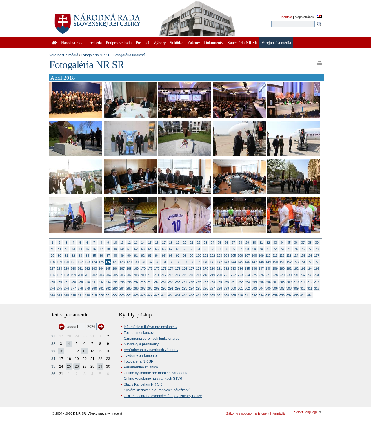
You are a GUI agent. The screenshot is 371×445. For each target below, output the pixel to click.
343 (261, 294)
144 (233, 262)
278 (80, 288)
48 (108, 249)
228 (275, 275)
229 (282, 275)
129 (129, 262)
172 (156, 268)
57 (170, 249)
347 (289, 294)
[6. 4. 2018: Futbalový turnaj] (130, 231)
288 (149, 288)
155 (309, 262)
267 (275, 281)
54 (150, 249)
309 (296, 288)
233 (309, 275)
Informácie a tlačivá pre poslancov (150, 327)
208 (136, 275)
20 (184, 242)
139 (198, 262)
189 (275, 268)
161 (80, 268)
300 (233, 288)
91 (136, 255)
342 (254, 294)
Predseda (94, 42)
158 (59, 268)
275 (59, 288)
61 (198, 249)
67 (240, 249)
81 (66, 255)
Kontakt (286, 17)
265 (261, 281)
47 (101, 249)
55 (157, 249)
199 (73, 275)
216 (191, 275)
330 (170, 294)
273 (316, 281)
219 (212, 275)
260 (226, 281)
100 (198, 255)
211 (156, 275)
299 (226, 288)
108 (254, 255)
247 (136, 281)
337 (219, 294)
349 (302, 294)
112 (281, 255)
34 (282, 242)
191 (289, 268)
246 (129, 281)
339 (233, 294)
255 (191, 281)
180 (212, 268)
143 (226, 262)
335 (205, 294)
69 (254, 249)
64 (219, 249)
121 (73, 262)
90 (129, 255)
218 (205, 275)
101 (205, 255)
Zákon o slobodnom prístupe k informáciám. (257, 413)
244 (115, 281)
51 (129, 249)
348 (296, 294)
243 (108, 281)
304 (261, 288)
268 (282, 281)
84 (87, 255)
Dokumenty (213, 42)
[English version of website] (319, 16)
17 (164, 242)
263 (247, 281)
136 (177, 262)
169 (136, 268)
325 (136, 294)
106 (240, 255)
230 (289, 275)
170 (143, 268)
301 (240, 288)
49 (115, 249)
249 (149, 281)
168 (129, 268)
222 (233, 275)
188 (268, 268)
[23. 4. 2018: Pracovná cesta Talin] (75, 117)
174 (170, 268)
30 (254, 242)
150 (275, 262)
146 (247, 262)
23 (205, 242)
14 (143, 242)
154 (302, 262)
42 (66, 249)
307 (282, 288)
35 (289, 242)
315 (66, 294)
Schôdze (176, 42)
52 (136, 249)
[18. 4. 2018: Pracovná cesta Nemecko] (75, 155)
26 (226, 242)
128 (122, 262)
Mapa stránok (304, 17)
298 (219, 288)
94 (157, 255)
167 (122, 268)
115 (302, 255)
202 (94, 275)
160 (73, 268)
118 (52, 262)
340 (240, 294)
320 (101, 294)
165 (108, 268)
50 (122, 249)
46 (94, 249)
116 (309, 255)
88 (115, 255)
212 (163, 275)
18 (170, 242)
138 (191, 262)
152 (289, 262)
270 (296, 281)
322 (115, 294)
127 (115, 262)
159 (66, 268)
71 (268, 249)
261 (233, 281)
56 (164, 249)
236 (59, 281)
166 (115, 268)
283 (115, 288)
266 (268, 281)
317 (80, 294)
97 (177, 255)
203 (101, 275)
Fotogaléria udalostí (129, 55)
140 (205, 262)
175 (177, 268)
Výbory (159, 42)
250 (156, 281)
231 (296, 275)
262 (240, 281)
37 (303, 242)
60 (191, 249)
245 (122, 281)
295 (198, 288)
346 (282, 294)
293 (184, 288)
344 (268, 294)
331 (177, 294)
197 (59, 275)
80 (59, 255)
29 (247, 242)
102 (212, 255)
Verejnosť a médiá (63, 55)
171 (149, 268)
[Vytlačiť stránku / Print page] (319, 61)
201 (87, 275)
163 (94, 268)
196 (52, 275)
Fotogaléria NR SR (96, 55)
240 (87, 281)
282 (108, 288)
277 (73, 288)
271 (302, 281)
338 (226, 294)
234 (316, 275)
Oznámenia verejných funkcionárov (151, 339)
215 (184, 275)
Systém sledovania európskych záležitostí (156, 390)
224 (247, 275)
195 (316, 268)
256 (198, 281)
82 (73, 255)
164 (101, 268)
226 (261, 275)
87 (108, 255)
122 (80, 262)
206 (122, 275)
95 (164, 255)
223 (240, 275)
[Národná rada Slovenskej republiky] (116, 20)
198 (66, 275)
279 (87, 288)
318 (87, 294)
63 (212, 249)
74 (289, 249)
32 (268, 242)
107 (247, 255)
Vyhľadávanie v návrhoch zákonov (151, 350)
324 (129, 294)
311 (309, 288)
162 (87, 268)
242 (101, 281)
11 (121, 242)
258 (212, 281)
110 (267, 255)
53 (143, 249)
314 (59, 294)
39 (317, 242)
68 (247, 249)
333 (191, 294)
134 (163, 262)
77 (310, 249)
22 (198, 242)
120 (66, 262)
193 (302, 268)
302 (247, 288)
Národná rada (72, 42)
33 (275, 242)
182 (226, 268)
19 (177, 242)
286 (136, 288)
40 (52, 249)
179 (205, 268)
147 (254, 262)
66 (233, 249)
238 (73, 281)
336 (212, 294)
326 (143, 294)
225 (254, 275)
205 (115, 275)
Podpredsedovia (119, 42)
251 (163, 281)
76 (303, 249)
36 (296, 242)
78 (317, 249)
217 (198, 275)
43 (73, 249)
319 (94, 294)
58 (177, 249)
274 (52, 288)
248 (143, 281)
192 (296, 268)
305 (268, 288)
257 (205, 281)
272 (309, 281)
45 (87, 249)
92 (143, 255)
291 (170, 288)
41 (59, 249)
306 (275, 288)
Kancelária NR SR (242, 42)
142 (219, 262)
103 (219, 255)
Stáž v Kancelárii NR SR (143, 384)
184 (240, 268)
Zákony (194, 42)
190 (282, 268)
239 (80, 281)
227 (268, 275)
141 (212, 262)
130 (136, 262)
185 (247, 268)
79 (52, 255)
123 (87, 262)
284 (122, 288)
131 (143, 262)
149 (268, 262)
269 (289, 281)
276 (66, 288)
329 (163, 294)
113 (288, 255)
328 (156, 294)
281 (101, 288)
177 (191, 268)
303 (254, 288)
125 (101, 262)
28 (240, 242)
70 (261, 249)
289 (156, 288)
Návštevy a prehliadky (141, 344)
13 (136, 242)
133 (156, 262)
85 (94, 255)
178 (198, 268)
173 (163, 268)
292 (177, 288)
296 (205, 288)
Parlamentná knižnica (141, 367)
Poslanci (142, 42)
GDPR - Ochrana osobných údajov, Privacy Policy (163, 396)
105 (233, 255)
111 (275, 255)
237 (66, 281)
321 (108, 294)
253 (177, 281)
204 (108, 275)
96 (170, 255)
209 (143, 275)
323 (122, 294)
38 (310, 242)
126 (108, 262)
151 (282, 262)
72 (275, 249)
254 (184, 281)
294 (191, 288)
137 (184, 262)
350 (309, 294)
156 (316, 262)
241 (94, 281)
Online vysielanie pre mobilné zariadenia (156, 373)
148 (261, 262)
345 (275, 294)
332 (184, 294)
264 (254, 281)
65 (226, 249)
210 (149, 275)
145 (240, 262)
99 (191, 255)
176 (184, 268)
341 (247, 294)
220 (219, 275)
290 (163, 288)
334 (198, 294)
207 (129, 275)
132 (149, 262)
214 (177, 275)
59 (184, 249)
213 (170, 275)
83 (80, 255)
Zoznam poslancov (139, 333)
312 (316, 288)
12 (129, 242)
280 (94, 288)
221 (226, 275)
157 (52, 268)
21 (191, 242)
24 (212, 242)
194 (309, 268)
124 (94, 262)
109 (261, 255)
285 (129, 288)
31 (261, 242)
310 (302, 288)
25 (219, 242)
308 (289, 288)
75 (296, 249)
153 (296, 262)
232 (302, 275)
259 (219, 281)
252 (170, 281)
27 (233, 242)
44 (80, 249)
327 (149, 294)
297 (212, 288)
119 (59, 262)
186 (254, 268)
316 (73, 294)
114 (295, 255)
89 (122, 255)
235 (52, 281)
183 (233, 268)
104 (226, 255)
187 (261, 268)
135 (170, 262)
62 (205, 249)
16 (157, 242)
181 (219, 268)
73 (282, 249)
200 (80, 275)
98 (184, 255)
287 (143, 288)
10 (115, 242)
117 (316, 255)
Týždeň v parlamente (140, 356)
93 (150, 255)
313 (52, 294)
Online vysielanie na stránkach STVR (153, 379)
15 (150, 242)
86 (101, 255)
